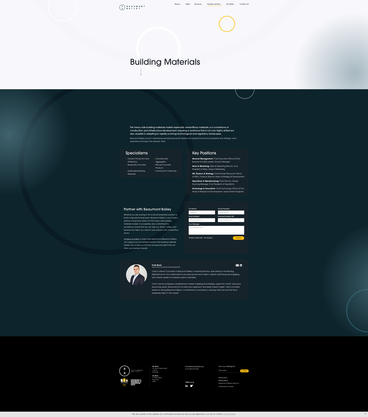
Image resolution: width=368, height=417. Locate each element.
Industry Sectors (213, 4)
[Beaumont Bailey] (132, 7)
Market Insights (223, 380)
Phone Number (224, 209)
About (177, 4)
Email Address (194, 216)
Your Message (194, 224)
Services (197, 4)
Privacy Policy (223, 377)
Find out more (229, 414)
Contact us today (131, 239)
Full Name (193, 209)
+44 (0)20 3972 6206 (191, 369)
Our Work (230, 4)
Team (188, 4)
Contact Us (244, 4)
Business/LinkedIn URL (226, 216)
